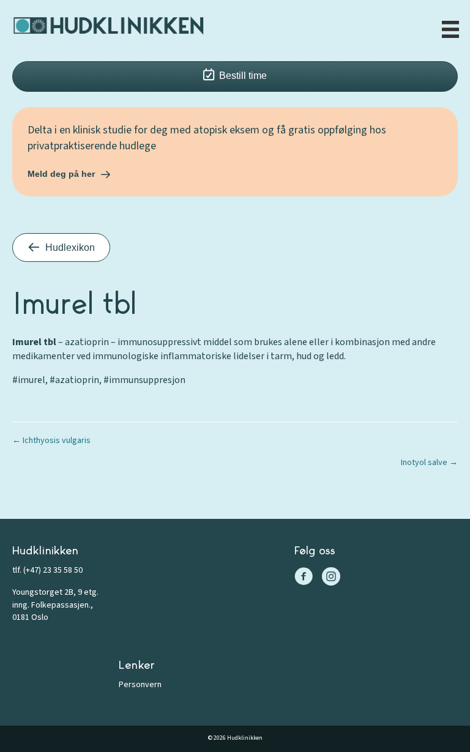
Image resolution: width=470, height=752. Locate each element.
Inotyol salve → (429, 462)
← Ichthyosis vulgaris (51, 440)
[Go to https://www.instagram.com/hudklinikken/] (331, 578)
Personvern (140, 685)
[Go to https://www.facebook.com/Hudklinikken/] (303, 578)
